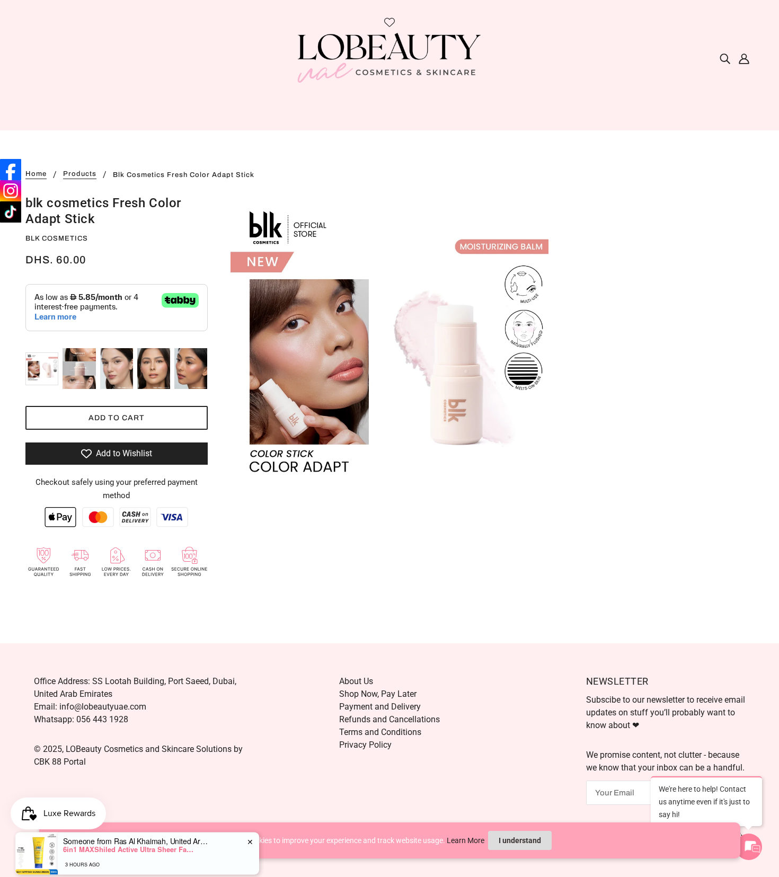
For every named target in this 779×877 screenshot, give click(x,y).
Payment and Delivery (380, 707)
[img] (724, 58)
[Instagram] (10, 190)
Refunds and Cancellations (389, 719)
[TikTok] (10, 212)
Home (36, 174)
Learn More (465, 840)
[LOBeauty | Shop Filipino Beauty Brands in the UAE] (389, 57)
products (79, 174)
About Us (356, 681)
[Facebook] (10, 169)
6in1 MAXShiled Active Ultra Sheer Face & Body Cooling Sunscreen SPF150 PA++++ (129, 836)
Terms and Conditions (380, 732)
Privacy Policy (365, 745)
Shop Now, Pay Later (378, 694)
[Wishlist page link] (389, 22)
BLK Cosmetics (56, 238)
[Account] (744, 58)
